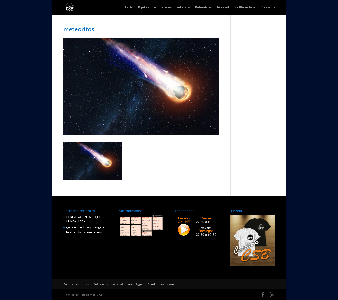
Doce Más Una (92, 294)
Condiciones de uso (161, 284)
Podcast (223, 7)
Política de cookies (76, 284)
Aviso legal (135, 284)
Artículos (183, 7)
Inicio (129, 7)
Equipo (143, 7)
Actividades (163, 7)
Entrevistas (203, 7)
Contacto (268, 7)
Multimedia (243, 7)
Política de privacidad (108, 284)
